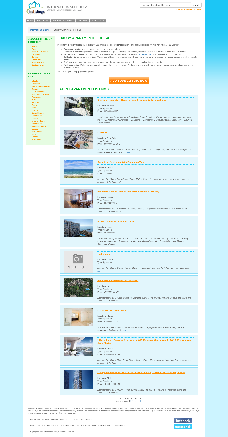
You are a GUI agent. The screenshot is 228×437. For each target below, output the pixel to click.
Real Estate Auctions (40, 94)
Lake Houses (37, 115)
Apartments (36, 97)
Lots (34, 134)
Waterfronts (36, 140)
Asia (33, 49)
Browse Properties (63, 21)
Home (30, 21)
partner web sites (145, 54)
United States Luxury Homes (41, 425)
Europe (35, 57)
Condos (35, 89)
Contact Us (98, 21)
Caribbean (36, 54)
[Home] (62, 8)
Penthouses (37, 131)
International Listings (40, 30)
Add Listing (43, 21)
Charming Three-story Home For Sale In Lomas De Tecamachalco (131, 100)
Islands (35, 81)
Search (196, 5)
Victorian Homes (38, 121)
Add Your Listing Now (129, 80)
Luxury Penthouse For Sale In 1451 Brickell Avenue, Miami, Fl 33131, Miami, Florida (141, 372)
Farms (34, 105)
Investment (103, 132)
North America (38, 62)
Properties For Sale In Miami (112, 310)
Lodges (35, 129)
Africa (34, 46)
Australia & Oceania (40, 52)
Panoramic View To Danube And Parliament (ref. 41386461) (128, 191)
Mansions (36, 84)
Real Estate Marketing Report (47, 419)
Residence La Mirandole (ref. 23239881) (118, 280)
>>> (113, 123)
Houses (35, 118)
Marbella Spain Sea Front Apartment (116, 221)
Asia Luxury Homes (117, 425)
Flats (34, 100)
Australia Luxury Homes (81, 425)
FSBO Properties (38, 92)
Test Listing (103, 254)
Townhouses (37, 124)
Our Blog (83, 21)
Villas (34, 108)
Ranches (35, 102)
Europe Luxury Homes (100, 425)
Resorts (35, 137)
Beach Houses (38, 113)
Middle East (36, 60)
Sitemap (88, 419)
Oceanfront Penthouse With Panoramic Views (121, 162)
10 (140, 401)
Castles (35, 110)
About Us (63, 419)
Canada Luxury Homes (62, 425)
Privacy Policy (78, 419)
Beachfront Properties (41, 86)
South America (38, 65)
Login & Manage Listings (188, 10)
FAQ (69, 419)
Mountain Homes (39, 126)
